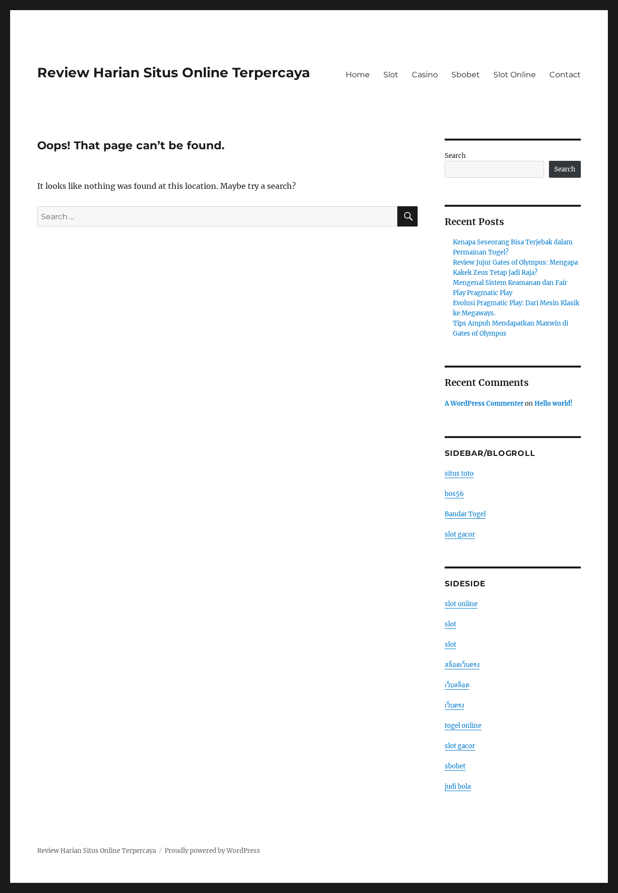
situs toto (459, 473)
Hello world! (553, 403)
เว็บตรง (454, 705)
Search (455, 156)
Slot (390, 74)
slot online (461, 604)
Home (358, 74)
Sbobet (465, 74)
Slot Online (514, 74)
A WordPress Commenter (484, 403)
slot (450, 624)
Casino (425, 74)
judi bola (458, 786)
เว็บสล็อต (457, 685)
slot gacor (460, 534)
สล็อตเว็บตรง (462, 665)
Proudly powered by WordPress (212, 851)
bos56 (454, 494)
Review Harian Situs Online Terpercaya (173, 72)
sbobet (455, 766)
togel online (463, 726)
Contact (565, 74)
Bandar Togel (465, 514)
